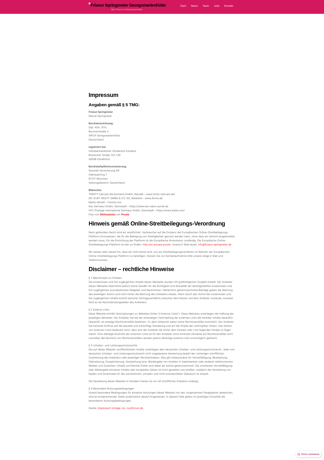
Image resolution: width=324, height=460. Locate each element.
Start (183, 5)
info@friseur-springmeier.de (214, 244)
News (194, 5)
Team (205, 5)
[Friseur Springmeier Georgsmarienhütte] (127, 5)
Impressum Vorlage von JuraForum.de (120, 408)
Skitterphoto (108, 214)
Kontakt (228, 5)
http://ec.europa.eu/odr (156, 244)
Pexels (125, 214)
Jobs (216, 5)
